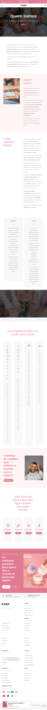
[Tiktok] (10, 2)
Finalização (4, 640)
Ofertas (26, 640)
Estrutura (26, 628)
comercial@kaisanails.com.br (12, 657)
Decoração (4, 638)
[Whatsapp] (12, 2)
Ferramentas (27, 625)
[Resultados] (42, 5)
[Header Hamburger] (2, 5)
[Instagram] (8, 2)
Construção (27, 630)
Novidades (26, 638)
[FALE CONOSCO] (38, 1)
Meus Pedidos (5, 678)
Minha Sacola (5, 675)
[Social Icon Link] (2, 608)
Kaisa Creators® (5, 623)
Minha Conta (5, 673)
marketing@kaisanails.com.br (13, 659)
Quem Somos (27, 608)
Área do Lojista (5, 625)
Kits (2, 645)
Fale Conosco (27, 612)
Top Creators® (27, 643)
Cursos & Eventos (6, 627)
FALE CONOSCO (43, 1)
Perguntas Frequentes (29, 665)
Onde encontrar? (28, 610)
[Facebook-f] (14, 2)
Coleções (4, 643)
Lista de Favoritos (6, 680)
